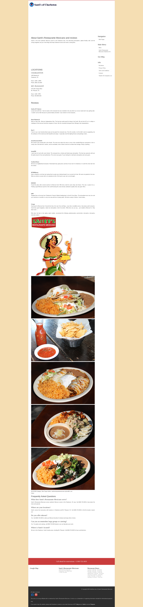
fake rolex (83, 213)
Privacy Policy (102, 68)
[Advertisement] (71, 22)
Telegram (92, 604)
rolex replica (36, 215)
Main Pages (101, 39)
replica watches (77, 213)
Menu (100, 47)
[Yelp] (36, 595)
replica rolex (89, 213)
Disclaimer (101, 65)
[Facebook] (32, 595)
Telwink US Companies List (105, 75)
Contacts (101, 73)
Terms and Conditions (104, 70)
